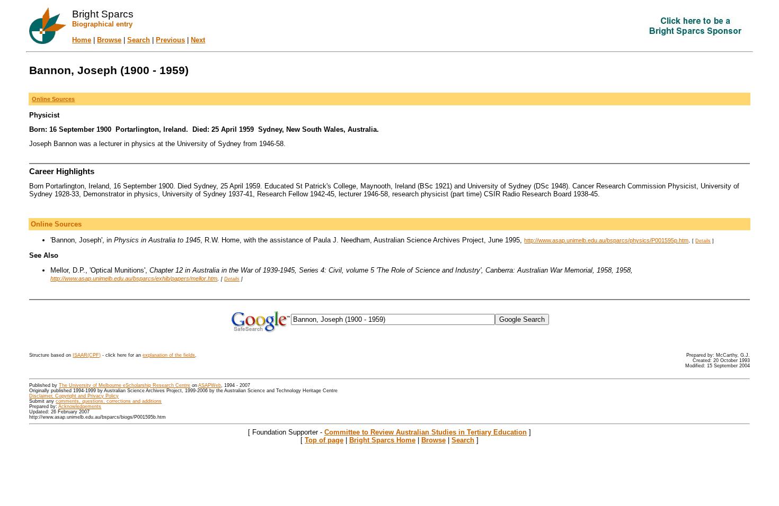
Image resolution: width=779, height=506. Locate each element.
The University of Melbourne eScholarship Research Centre (124, 385)
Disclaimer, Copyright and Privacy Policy (74, 396)
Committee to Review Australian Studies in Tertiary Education (425, 432)
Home (81, 40)
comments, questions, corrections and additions (109, 401)
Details (703, 240)
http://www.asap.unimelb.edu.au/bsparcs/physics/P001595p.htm (606, 240)
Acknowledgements (79, 406)
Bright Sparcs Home (382, 440)
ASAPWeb (209, 385)
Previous (170, 40)
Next (198, 40)
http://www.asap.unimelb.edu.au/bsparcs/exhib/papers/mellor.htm (133, 278)
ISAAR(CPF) (87, 355)
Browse (109, 40)
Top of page (324, 440)
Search (138, 40)
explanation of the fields (169, 355)
